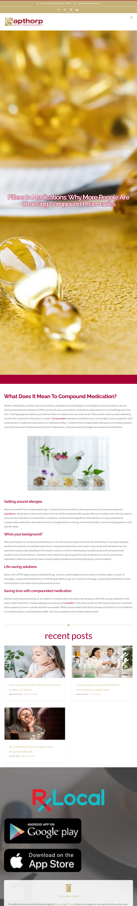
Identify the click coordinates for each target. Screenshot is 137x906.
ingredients (10, 513)
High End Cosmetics (31, 694)
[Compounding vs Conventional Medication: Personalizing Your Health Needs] (102, 662)
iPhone (70, 904)
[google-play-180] (42, 819)
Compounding (95, 694)
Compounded (58, 418)
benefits (70, 602)
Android (59, 904)
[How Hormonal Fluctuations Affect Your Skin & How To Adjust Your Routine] (35, 662)
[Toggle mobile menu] (131, 17)
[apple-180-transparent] (42, 850)
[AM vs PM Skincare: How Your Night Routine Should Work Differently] (35, 724)
